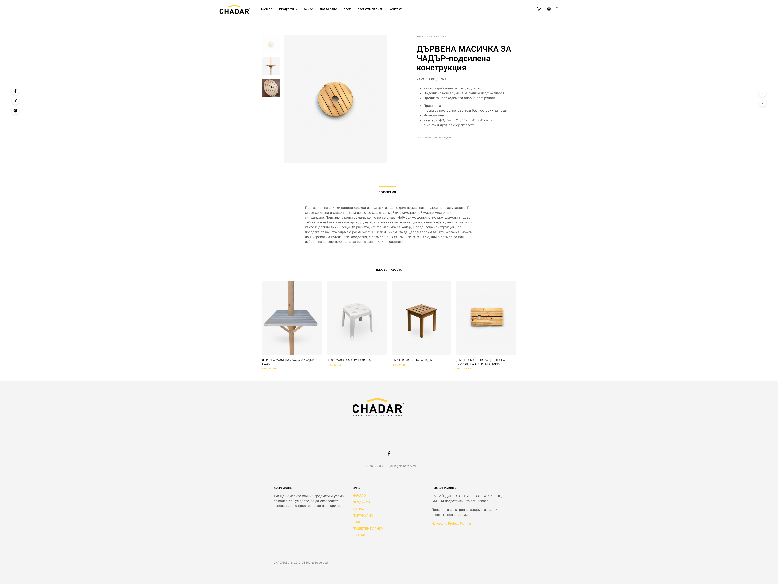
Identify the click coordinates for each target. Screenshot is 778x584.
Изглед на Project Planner (451, 523)
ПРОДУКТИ (286, 9)
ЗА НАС (358, 509)
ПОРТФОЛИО (328, 9)
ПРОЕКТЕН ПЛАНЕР (370, 9)
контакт (396, 9)
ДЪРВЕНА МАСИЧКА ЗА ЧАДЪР (412, 360)
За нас (308, 9)
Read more (269, 368)
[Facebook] (15, 91)
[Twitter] (15, 101)
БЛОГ (347, 9)
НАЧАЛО (266, 9)
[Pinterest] (15, 110)
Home (420, 37)
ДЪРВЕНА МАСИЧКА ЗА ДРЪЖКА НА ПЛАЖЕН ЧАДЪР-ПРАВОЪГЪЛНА (480, 361)
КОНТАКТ (360, 535)
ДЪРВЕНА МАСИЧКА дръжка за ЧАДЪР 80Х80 (288, 361)
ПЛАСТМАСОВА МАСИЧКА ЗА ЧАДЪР (351, 360)
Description (387, 192)
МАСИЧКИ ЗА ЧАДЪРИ (437, 37)
